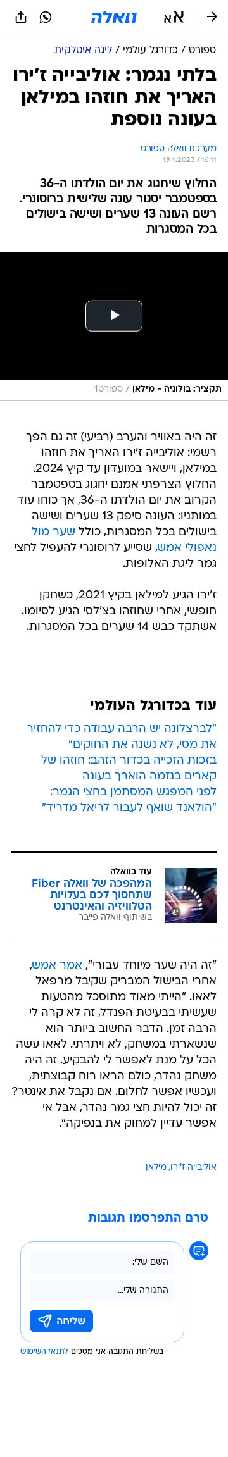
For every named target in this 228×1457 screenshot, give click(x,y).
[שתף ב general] (21, 17)
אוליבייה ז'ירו (193, 1167)
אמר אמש (57, 966)
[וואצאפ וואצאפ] (45, 17)
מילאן (156, 1167)
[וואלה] (114, 17)
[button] (174, 17)
